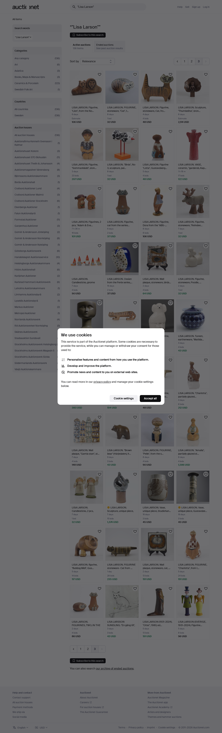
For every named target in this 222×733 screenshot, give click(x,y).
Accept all (150, 398)
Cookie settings (124, 398)
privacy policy (102, 382)
